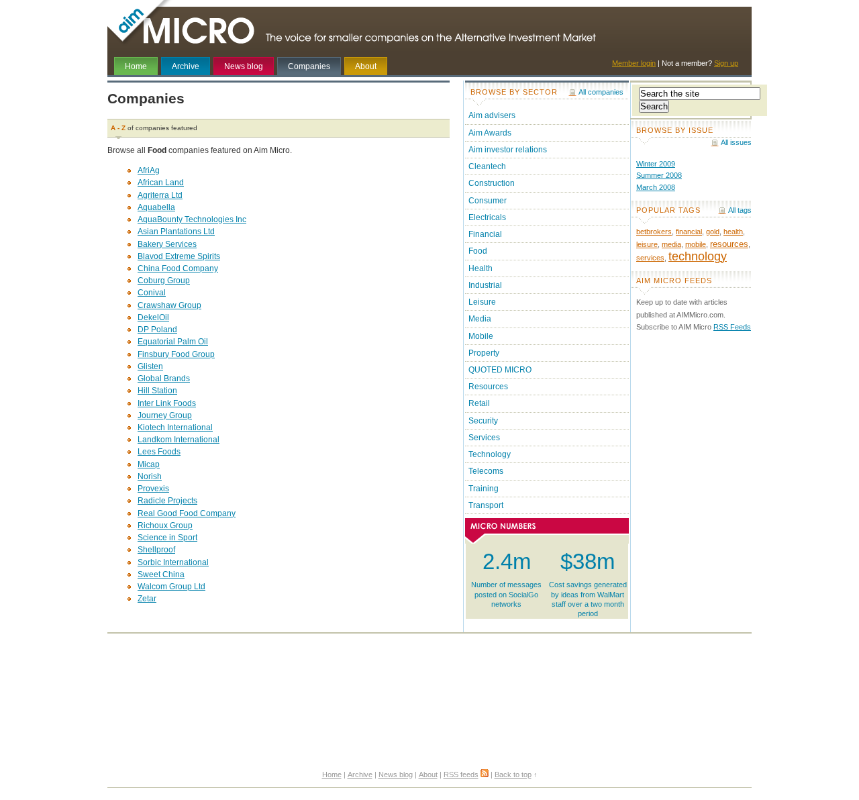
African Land (161, 182)
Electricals (487, 217)
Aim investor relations (507, 149)
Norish (150, 476)
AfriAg (149, 170)
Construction (491, 183)
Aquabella (156, 207)
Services (484, 437)
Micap (149, 464)
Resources (488, 386)
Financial (485, 234)
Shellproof (156, 549)
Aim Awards (489, 133)
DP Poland (157, 329)
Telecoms (485, 471)
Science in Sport (167, 537)
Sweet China (161, 574)
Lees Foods (159, 451)
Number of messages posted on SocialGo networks (506, 578)
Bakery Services (167, 244)
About (365, 66)
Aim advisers (491, 115)
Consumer (487, 200)
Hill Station (157, 390)
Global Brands (164, 378)
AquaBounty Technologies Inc (192, 219)
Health (480, 268)
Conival (152, 292)
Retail (479, 403)
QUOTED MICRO (500, 369)
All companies (600, 92)
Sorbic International (173, 562)
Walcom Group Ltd (171, 586)
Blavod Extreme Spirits (179, 256)
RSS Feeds (732, 327)
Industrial (485, 285)
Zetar (147, 598)
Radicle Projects (167, 500)
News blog (243, 66)
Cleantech (487, 166)
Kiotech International (175, 427)
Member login (634, 63)
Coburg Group (164, 280)
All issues (736, 142)
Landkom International (178, 439)
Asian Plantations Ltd (176, 231)
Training (483, 488)
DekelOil (153, 317)
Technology (489, 454)
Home (136, 66)
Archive (185, 66)
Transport (485, 505)
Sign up (726, 63)
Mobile (480, 336)
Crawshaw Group (169, 305)
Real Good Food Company (187, 513)
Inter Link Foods (167, 403)
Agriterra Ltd (160, 195)
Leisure (482, 302)
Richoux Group (165, 525)
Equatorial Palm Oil (173, 341)
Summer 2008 (659, 175)
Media (479, 318)
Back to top (513, 774)
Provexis (153, 488)
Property (483, 353)
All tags (740, 210)
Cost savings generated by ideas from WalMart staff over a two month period (588, 583)
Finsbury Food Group (176, 354)
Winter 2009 (655, 164)
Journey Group (165, 415)
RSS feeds (461, 774)
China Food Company (178, 268)
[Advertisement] (429, 667)
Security (483, 421)
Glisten (150, 366)
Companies (309, 66)
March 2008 (655, 187)
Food (477, 251)
